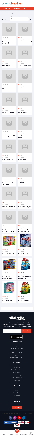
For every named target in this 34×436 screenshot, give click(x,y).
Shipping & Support (17, 377)
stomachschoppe (23, 89)
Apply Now (17, 407)
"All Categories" (11, 13)
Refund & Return (17, 372)
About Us (17, 367)
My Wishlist (17, 395)
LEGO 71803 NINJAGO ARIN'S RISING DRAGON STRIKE (24, 301)
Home (3, 13)
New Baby (16, 9)
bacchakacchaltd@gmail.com (17, 357)
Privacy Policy (17, 375)
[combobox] (19, 19)
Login (17, 390)
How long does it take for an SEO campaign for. (8, 230)
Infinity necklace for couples (8, 113)
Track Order (17, 398)
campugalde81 (22, 112)
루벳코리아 (21, 183)
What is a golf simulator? (6, 66)
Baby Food (26, 9)
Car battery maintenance (6, 42)
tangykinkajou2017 (24, 159)
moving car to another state (9, 207)
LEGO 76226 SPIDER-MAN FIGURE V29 (24, 254)
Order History (17, 393)
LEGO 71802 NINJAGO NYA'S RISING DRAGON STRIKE (24, 277)
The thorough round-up (24, 66)
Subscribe (26, 331)
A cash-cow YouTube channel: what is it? (24, 207)
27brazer (5, 89)
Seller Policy (17, 380)
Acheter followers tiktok (23, 136)
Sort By (12, 16)
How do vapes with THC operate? (8, 183)
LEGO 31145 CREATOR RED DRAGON (8, 254)
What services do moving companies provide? (24, 230)
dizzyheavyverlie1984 (8, 136)
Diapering (6, 9)
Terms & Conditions (17, 370)
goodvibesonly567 (7, 159)
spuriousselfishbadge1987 (25, 42)
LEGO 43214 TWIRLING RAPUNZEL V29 (8, 301)
